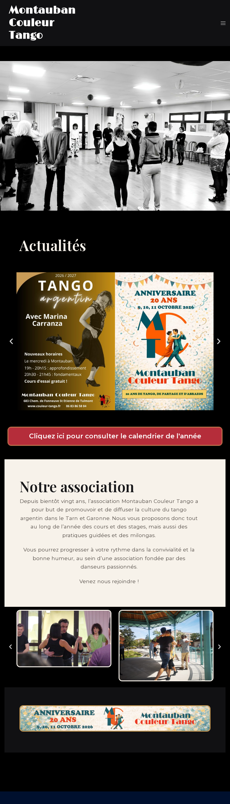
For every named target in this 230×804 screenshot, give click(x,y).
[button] (11, 341)
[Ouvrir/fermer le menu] (223, 23)
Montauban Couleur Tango (42, 23)
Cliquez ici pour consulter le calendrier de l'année (115, 436)
